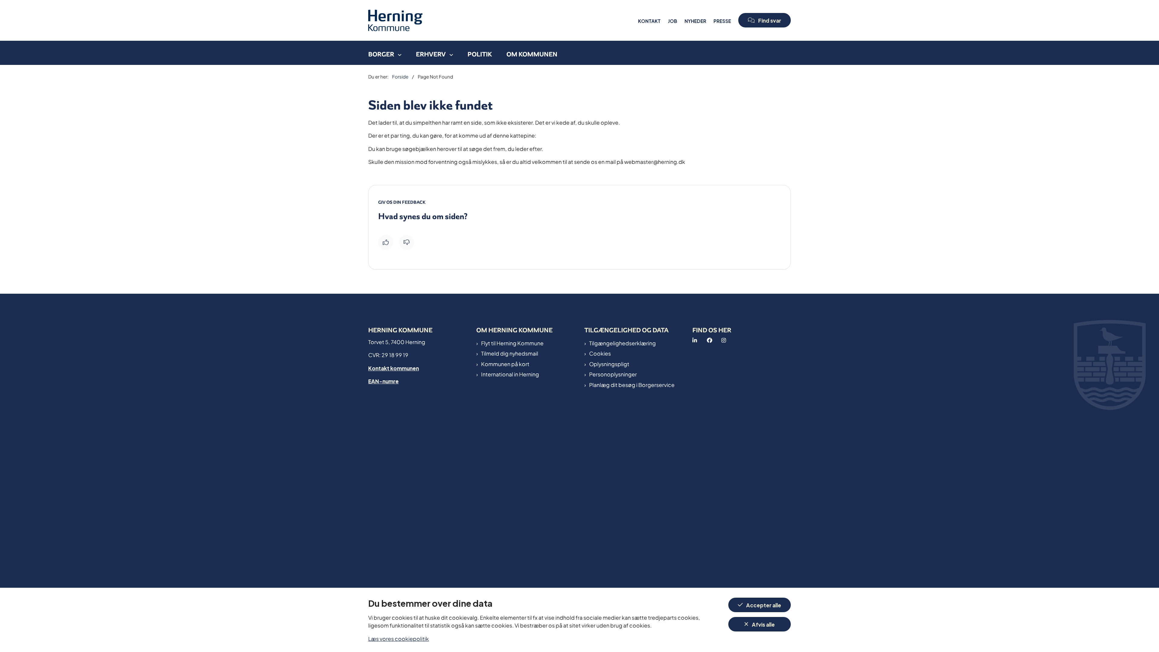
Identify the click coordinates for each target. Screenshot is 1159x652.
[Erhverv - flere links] (449, 53)
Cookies (600, 353)
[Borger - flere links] (397, 53)
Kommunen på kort (505, 364)
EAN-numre (383, 380)
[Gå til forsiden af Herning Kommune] (501, 20)
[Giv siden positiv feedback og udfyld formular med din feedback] (385, 242)
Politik (480, 54)
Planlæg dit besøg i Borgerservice (632, 384)
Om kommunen (531, 54)
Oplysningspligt (609, 364)
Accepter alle (763, 604)
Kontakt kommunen (393, 367)
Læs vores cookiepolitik (398, 638)
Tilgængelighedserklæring (622, 343)
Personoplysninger (613, 374)
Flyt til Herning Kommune (512, 343)
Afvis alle (763, 624)
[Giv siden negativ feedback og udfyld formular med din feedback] (406, 242)
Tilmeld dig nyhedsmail (509, 353)
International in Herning (510, 374)
